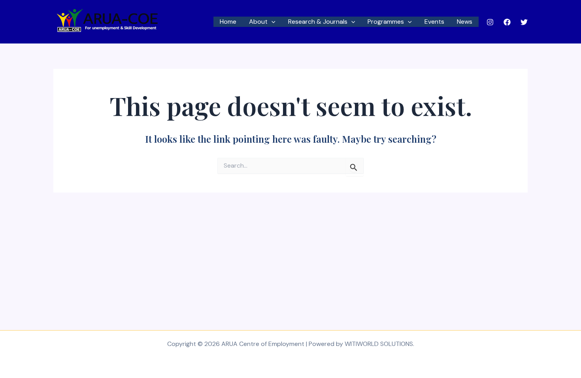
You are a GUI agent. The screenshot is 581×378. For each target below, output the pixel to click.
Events (434, 21)
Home (228, 21)
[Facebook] (507, 22)
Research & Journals (317, 21)
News (464, 21)
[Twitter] (524, 22)
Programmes (386, 21)
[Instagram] (490, 22)
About (258, 21)
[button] (271, 22)
